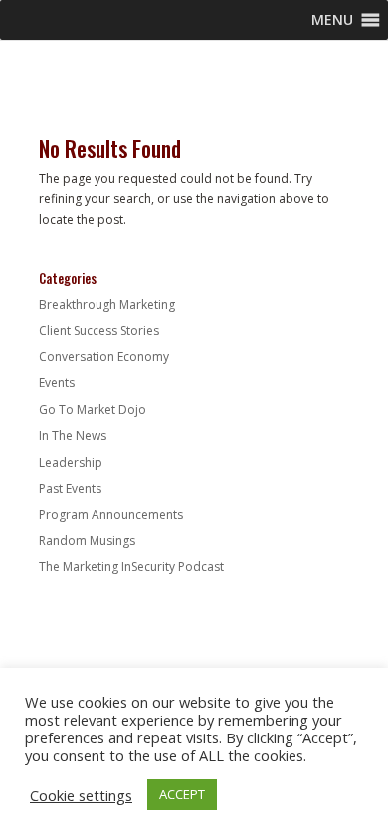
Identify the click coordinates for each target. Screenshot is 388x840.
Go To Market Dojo (92, 409)
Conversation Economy (104, 356)
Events (57, 382)
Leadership (70, 462)
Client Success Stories (99, 330)
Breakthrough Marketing (107, 304)
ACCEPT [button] (182, 794)
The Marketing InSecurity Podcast (131, 566)
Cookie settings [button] (81, 795)
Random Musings (87, 540)
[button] (332, 20)
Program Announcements (111, 514)
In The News (72, 435)
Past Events (70, 488)
